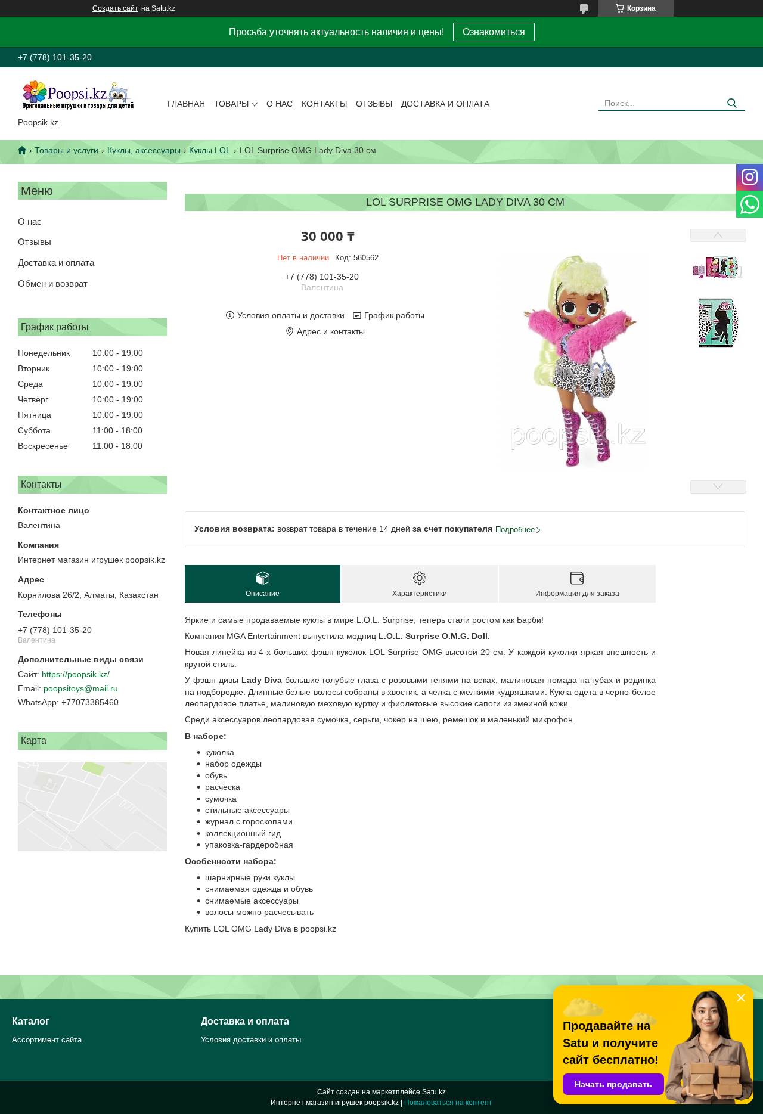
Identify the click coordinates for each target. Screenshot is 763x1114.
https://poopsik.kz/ (76, 674)
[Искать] (731, 103)
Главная (186, 103)
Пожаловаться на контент (448, 1103)
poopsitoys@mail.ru (81, 688)
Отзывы (374, 103)
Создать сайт (115, 8)
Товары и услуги (66, 150)
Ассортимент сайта (47, 1039)
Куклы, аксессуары (144, 150)
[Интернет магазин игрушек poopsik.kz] (77, 95)
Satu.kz (434, 1092)
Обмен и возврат (53, 283)
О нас (279, 103)
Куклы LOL (210, 150)
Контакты (324, 103)
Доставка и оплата (445, 103)
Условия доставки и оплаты (251, 1039)
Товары (231, 103)
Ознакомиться (494, 32)
